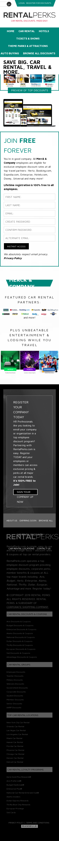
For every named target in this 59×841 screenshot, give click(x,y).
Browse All (46, 520)
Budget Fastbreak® (15, 785)
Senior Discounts (14, 703)
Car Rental (27, 31)
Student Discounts (15, 695)
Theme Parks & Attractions (28, 45)
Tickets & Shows (27, 38)
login (22, 3)
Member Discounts (15, 699)
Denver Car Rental (15, 758)
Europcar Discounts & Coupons (21, 649)
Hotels (44, 31)
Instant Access (16, 246)
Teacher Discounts (15, 676)
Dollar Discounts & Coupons (19, 641)
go (9, 4)
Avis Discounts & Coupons (19, 621)
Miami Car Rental (14, 738)
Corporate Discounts (16, 691)
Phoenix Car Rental (15, 750)
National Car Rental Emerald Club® (23, 792)
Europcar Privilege (15, 808)
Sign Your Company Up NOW (25, 492)
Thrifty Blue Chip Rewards (18, 804)
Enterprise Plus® (14, 789)
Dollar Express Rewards (18, 800)
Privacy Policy (16, 822)
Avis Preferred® (14, 781)
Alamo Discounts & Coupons (20, 633)
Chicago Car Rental (15, 754)
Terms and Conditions (37, 822)
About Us (11, 520)
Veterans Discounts (15, 684)
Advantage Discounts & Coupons (22, 657)
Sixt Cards (11, 812)
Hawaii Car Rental (15, 742)
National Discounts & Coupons (21, 637)
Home (10, 31)
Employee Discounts (16, 672)
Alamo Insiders (13, 796)
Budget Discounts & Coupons (20, 625)
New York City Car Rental (18, 722)
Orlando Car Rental (15, 726)
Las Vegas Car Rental (16, 730)
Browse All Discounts (39, 53)
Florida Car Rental (15, 746)
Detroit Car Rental (15, 762)
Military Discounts (15, 680)
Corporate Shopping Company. (28, 606)
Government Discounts (17, 688)
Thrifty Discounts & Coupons (20, 645)
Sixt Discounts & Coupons (18, 653)
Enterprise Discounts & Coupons (21, 629)
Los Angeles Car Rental (17, 734)
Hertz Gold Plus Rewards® (19, 777)
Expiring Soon (28, 520)
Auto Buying (10, 53)
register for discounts (38, 3)
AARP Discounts (14, 707)
